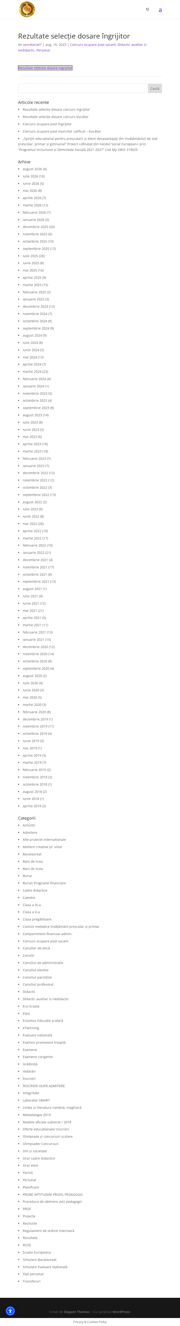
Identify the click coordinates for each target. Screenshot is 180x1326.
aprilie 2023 (32, 444)
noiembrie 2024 (35, 313)
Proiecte (29, 1216)
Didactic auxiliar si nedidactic (46, 999)
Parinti (28, 1172)
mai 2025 (30, 270)
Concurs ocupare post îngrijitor (47, 124)
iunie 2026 (31, 183)
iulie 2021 (30, 596)
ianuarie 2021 (33, 639)
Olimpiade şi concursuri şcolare (48, 1136)
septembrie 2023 (36, 407)
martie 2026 (32, 205)
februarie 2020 (34, 712)
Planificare (31, 1187)
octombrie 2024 (35, 321)
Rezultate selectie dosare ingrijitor (45, 68)
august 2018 (32, 791)
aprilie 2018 (32, 806)
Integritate (31, 1093)
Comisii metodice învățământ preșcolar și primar (61, 926)
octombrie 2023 (35, 400)
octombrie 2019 (35, 733)
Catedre (29, 897)
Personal (43, 50)
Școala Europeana (37, 1252)
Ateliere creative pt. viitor (42, 847)
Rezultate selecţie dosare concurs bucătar (56, 116)
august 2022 (32, 502)
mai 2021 (30, 610)
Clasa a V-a (31, 912)
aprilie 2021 (32, 617)
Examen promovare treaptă (44, 1042)
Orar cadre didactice (39, 1158)
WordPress (121, 1312)
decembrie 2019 (35, 719)
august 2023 (32, 415)
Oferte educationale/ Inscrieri (46, 1129)
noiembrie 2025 (35, 234)
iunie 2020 (31, 690)
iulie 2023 (30, 422)
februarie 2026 (34, 212)
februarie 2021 (34, 632)
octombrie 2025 (35, 241)
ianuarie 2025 (33, 299)
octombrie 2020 (35, 661)
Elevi (26, 1013)
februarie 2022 (34, 545)
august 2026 (32, 169)
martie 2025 (32, 285)
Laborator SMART (36, 1100)
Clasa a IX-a (32, 905)
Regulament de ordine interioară (48, 1230)
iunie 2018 (31, 798)
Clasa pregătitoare (37, 919)
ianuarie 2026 (33, 219)
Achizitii (29, 825)
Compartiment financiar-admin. (47, 934)
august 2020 (32, 675)
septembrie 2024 (36, 328)
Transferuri (32, 1281)
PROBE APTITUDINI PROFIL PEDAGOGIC (53, 1194)
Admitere (30, 832)
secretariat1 (32, 44)
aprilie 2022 (32, 531)
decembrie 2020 (35, 647)
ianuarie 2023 (33, 466)
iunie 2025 (31, 263)
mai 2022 (30, 523)
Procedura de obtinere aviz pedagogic (52, 1201)
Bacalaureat (32, 854)
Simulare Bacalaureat (39, 1259)
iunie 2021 (31, 603)
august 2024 (32, 335)
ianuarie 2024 (33, 386)
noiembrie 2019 (35, 726)
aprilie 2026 (32, 198)
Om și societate (35, 1151)
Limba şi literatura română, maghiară (52, 1107)
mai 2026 (30, 190)
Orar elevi (30, 1165)
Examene (30, 1049)
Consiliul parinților (37, 977)
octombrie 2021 (35, 574)
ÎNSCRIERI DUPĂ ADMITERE (44, 1086)
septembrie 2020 (36, 668)
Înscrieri (29, 1078)
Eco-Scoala (31, 1006)
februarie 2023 (34, 458)
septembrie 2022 (36, 494)
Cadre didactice (35, 890)
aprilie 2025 (32, 277)
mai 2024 (30, 357)
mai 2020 (30, 697)
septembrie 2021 (36, 581)
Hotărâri (29, 1071)
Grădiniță (30, 1064)
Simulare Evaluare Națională (45, 1267)
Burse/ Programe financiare (44, 883)
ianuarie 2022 (33, 552)
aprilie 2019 (32, 755)
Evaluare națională (37, 1035)
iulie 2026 (30, 176)
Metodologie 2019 (37, 1115)
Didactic (29, 991)
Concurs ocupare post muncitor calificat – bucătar (62, 131)
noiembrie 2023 (35, 393)
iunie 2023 (31, 429)
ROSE (27, 1245)
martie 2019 (32, 762)
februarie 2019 (34, 769)
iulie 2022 (30, 509)
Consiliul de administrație (43, 962)
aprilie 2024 (32, 364)
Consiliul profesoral (38, 984)
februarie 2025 (34, 292)
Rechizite (30, 1223)
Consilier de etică (36, 948)
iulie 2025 (30, 256)
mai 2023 (30, 436)
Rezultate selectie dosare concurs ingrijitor (56, 109)
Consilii (28, 955)
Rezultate (30, 1238)
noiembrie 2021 (35, 567)
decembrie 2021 (35, 560)
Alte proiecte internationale (44, 839)
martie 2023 (32, 451)
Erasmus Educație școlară (43, 1020)
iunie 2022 (31, 516)
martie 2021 (32, 625)
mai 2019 (30, 748)
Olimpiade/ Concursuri (41, 1143)
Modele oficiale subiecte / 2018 (47, 1122)
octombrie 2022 (35, 487)
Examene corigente (38, 1057)
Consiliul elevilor (36, 970)
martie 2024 (32, 371)
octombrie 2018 (35, 784)
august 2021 (32, 588)
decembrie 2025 (35, 226)
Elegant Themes (77, 1312)
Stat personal (33, 1274)
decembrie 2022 (35, 473)
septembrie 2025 (36, 248)
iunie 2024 (31, 350)
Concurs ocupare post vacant (93, 44)
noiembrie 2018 (35, 777)
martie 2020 (32, 704)
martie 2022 (32, 538)
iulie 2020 (30, 683)
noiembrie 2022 (35, 480)
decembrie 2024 (35, 306)
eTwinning (31, 1028)
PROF (27, 1209)
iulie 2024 (30, 342)
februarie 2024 (34, 379)
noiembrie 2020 (35, 654)
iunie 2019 (31, 741)
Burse (27, 876)
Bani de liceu (33, 861)
